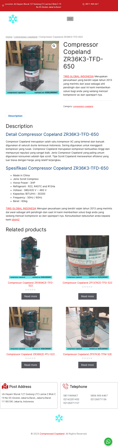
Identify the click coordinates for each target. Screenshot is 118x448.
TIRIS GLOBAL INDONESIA (78, 76)
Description (15, 115)
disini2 (15, 219)
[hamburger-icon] (70, 19)
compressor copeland (25, 37)
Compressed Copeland (52, 433)
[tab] (15, 116)
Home (9, 37)
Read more (30, 296)
